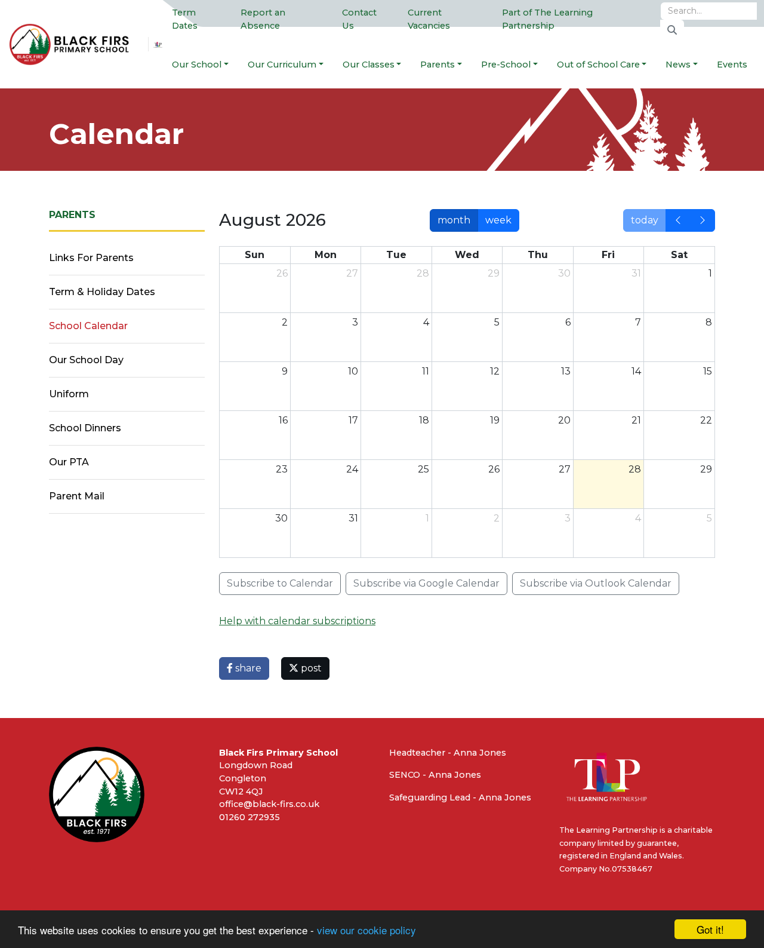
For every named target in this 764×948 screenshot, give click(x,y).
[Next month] (702, 220)
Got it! (710, 929)
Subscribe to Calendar (280, 583)
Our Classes (369, 64)
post (310, 668)
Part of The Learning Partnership (547, 19)
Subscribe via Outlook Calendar (595, 583)
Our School (196, 64)
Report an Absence (263, 19)
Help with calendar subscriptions (297, 621)
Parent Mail (76, 496)
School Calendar (88, 326)
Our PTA (69, 462)
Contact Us (359, 19)
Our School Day (86, 360)
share (247, 668)
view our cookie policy (366, 929)
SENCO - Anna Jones (435, 774)
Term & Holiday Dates (102, 291)
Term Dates (185, 19)
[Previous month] (678, 220)
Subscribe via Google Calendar (426, 583)
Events (732, 64)
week (498, 220)
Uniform (69, 394)
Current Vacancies (429, 19)
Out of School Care (598, 64)
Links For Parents (91, 257)
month (454, 220)
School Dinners (85, 428)
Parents (437, 64)
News (678, 64)
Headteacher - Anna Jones (447, 752)
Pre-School (506, 64)
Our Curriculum (282, 64)
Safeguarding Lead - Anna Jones (460, 797)
